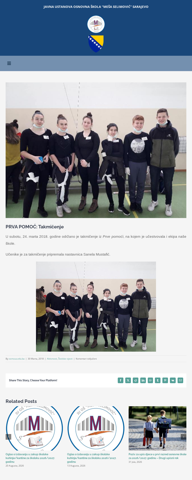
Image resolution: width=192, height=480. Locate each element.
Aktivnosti (52, 358)
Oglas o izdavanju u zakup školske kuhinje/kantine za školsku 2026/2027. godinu (30, 458)
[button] (8, 437)
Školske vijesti (65, 358)
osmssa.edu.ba (17, 358)
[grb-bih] (96, 36)
